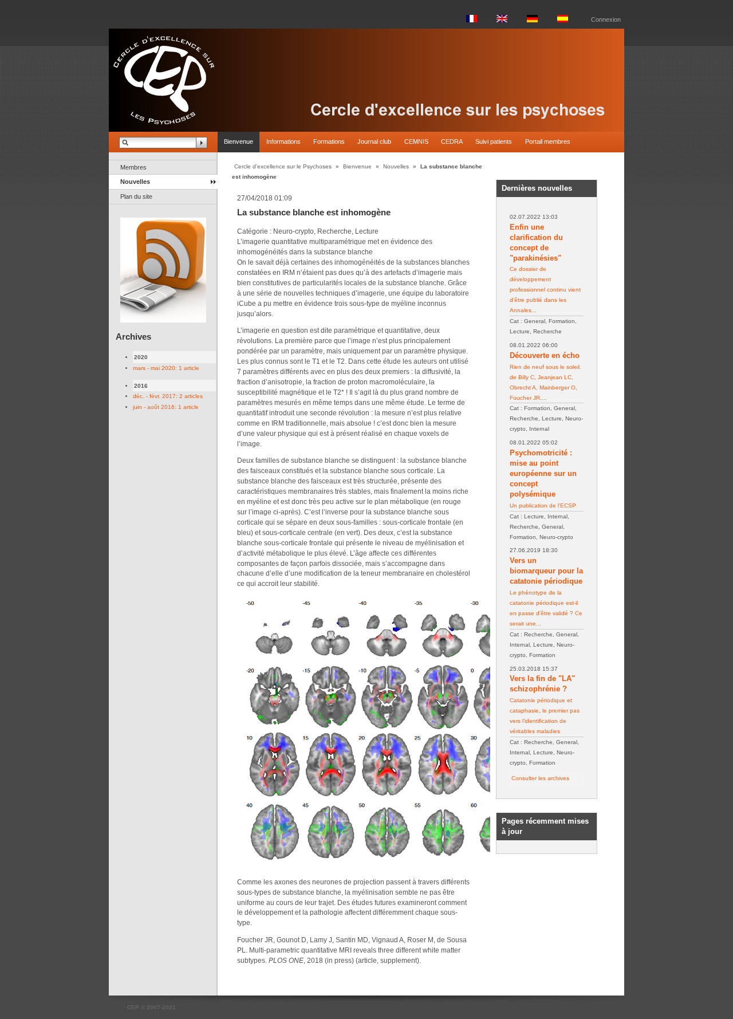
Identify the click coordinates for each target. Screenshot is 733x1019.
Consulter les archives (540, 778)
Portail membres (547, 141)
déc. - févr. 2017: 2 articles (168, 396)
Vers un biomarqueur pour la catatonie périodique (546, 570)
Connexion (606, 19)
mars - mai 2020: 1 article (166, 368)
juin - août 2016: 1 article (166, 407)
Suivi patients (493, 141)
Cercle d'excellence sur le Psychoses (283, 166)
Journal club (374, 141)
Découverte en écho (545, 355)
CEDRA (452, 141)
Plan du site (136, 196)
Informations (283, 141)
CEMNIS (416, 141)
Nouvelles (135, 181)
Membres (133, 167)
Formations (329, 141)
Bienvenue (238, 141)
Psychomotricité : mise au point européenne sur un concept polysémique (543, 473)
